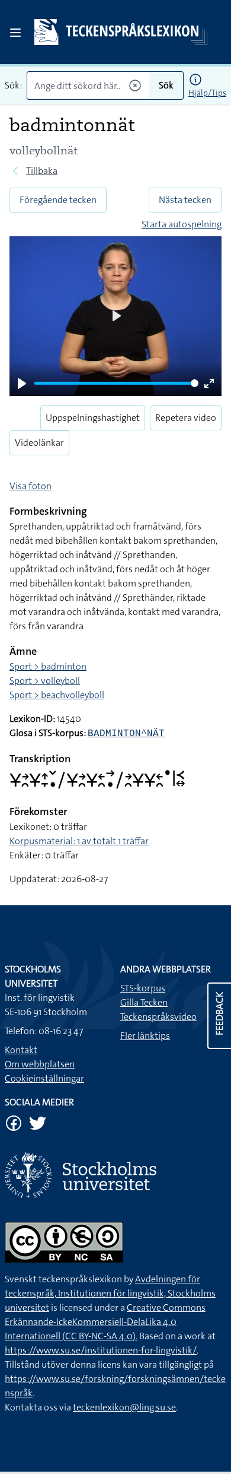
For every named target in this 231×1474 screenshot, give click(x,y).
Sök (166, 85)
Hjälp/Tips (207, 92)
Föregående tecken (58, 200)
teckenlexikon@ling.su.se (124, 1407)
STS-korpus (142, 988)
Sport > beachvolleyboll (56, 695)
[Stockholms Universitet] (115, 1175)
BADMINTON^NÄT (126, 733)
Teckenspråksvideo (158, 1016)
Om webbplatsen (40, 1064)
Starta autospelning (182, 224)
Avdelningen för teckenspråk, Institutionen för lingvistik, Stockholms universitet (110, 1293)
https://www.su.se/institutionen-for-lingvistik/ (101, 1350)
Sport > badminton (47, 666)
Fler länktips (145, 1035)
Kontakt (21, 1050)
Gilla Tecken (144, 1002)
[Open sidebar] (15, 32)
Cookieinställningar (44, 1078)
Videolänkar (39, 442)
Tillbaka (41, 170)
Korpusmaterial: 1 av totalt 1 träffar (79, 841)
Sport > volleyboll (44, 680)
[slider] (116, 383)
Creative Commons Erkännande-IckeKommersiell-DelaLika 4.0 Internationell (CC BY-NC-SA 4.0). (105, 1321)
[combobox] (88, 85)
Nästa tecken (185, 200)
